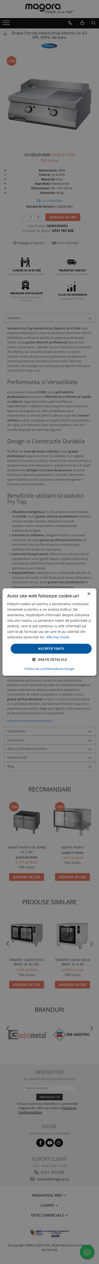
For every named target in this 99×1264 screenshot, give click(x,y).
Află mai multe (57, 637)
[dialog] (49, 632)
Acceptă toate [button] (51, 648)
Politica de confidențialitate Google (49, 669)
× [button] (89, 594)
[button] (49, 659)
